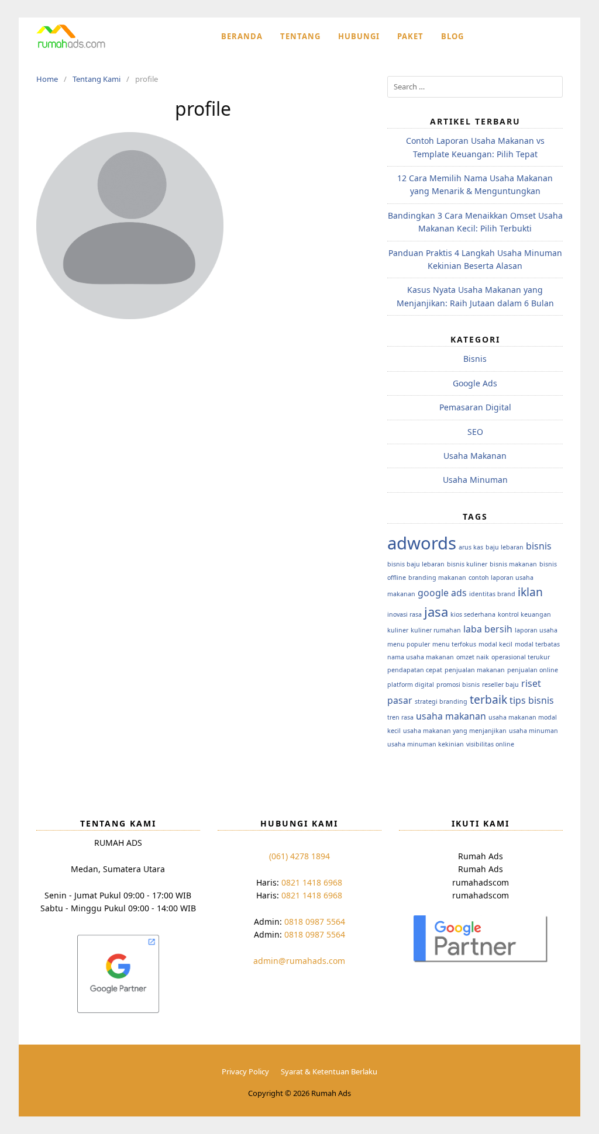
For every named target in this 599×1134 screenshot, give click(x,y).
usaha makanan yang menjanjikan (455, 731)
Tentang (300, 36)
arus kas (471, 547)
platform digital (410, 684)
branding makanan (437, 577)
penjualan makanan (475, 670)
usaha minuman (533, 731)
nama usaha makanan (420, 657)
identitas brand (492, 594)
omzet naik (472, 657)
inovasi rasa (404, 614)
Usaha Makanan (475, 455)
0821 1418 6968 (311, 882)
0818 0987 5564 (314, 921)
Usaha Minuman (475, 479)
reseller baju (500, 684)
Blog (452, 36)
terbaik (488, 699)
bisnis (539, 546)
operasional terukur (520, 657)
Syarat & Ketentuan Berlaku (329, 1071)
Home (47, 79)
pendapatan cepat (414, 670)
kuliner (397, 630)
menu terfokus (454, 644)
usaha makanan (451, 716)
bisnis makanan (513, 564)
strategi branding (441, 701)
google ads (442, 592)
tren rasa (400, 717)
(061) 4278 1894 (299, 856)
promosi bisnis (458, 684)
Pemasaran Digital (475, 407)
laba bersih (487, 629)
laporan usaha (536, 630)
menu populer (408, 644)
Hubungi (359, 36)
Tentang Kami (97, 79)
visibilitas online (490, 744)
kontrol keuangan (524, 614)
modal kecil (495, 644)
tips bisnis (532, 700)
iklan (530, 592)
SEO (475, 431)
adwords (421, 543)
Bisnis (475, 358)
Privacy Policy (245, 1071)
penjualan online (532, 670)
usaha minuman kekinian (425, 744)
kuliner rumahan (436, 630)
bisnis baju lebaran (416, 564)
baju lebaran (505, 547)
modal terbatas (537, 644)
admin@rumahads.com (299, 960)
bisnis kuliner (467, 564)
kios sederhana (472, 614)
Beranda (242, 36)
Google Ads (475, 383)
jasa (436, 611)
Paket (410, 36)
